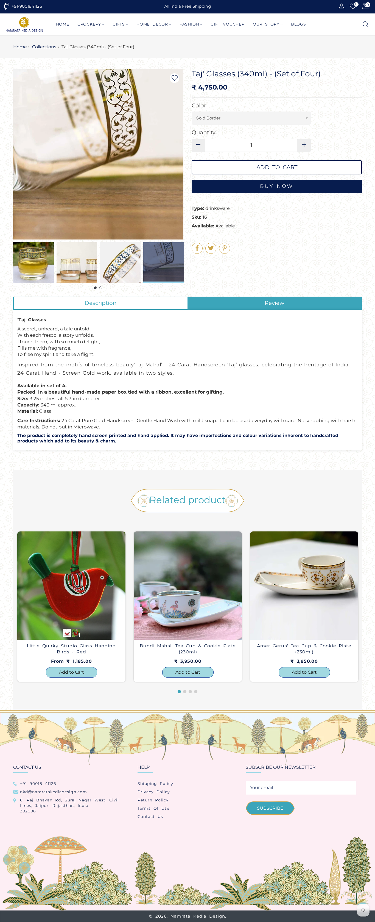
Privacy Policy (154, 791)
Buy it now (277, 186)
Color (199, 105)
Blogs (298, 24)
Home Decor (152, 24)
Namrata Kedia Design (197, 916)
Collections (44, 46)
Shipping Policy (155, 783)
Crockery (89, 24)
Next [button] (179, 262)
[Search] (365, 24)
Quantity (204, 132)
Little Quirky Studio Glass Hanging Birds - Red (71, 648)
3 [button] (190, 691)
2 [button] (100, 287)
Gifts (119, 24)
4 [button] (195, 691)
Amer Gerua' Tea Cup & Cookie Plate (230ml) (304, 648)
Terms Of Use (153, 808)
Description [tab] (101, 303)
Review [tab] (274, 303)
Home (62, 24)
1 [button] (95, 287)
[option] (71, 607)
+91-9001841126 (27, 6)
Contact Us (150, 816)
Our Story (266, 24)
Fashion (189, 24)
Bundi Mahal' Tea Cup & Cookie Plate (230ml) (188, 648)
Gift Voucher (228, 24)
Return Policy (153, 800)
